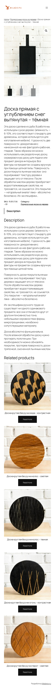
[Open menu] (46, 7)
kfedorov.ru (46, 683)
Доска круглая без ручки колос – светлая (27, 476)
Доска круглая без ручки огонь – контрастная (27, 602)
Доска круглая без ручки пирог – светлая (27, 666)
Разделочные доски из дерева (23, 19)
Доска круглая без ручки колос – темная (27, 539)
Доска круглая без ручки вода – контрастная (27, 413)
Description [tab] (13, 211)
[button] (46, 30)
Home (6, 19)
